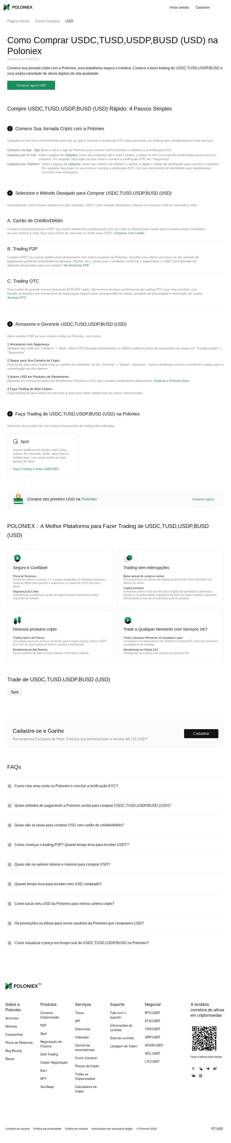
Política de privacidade (47, 1128)
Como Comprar (47, 21)
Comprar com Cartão (129, 233)
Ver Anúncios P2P (76, 265)
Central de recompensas (85, 1047)
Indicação (82, 1037)
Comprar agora (203, 499)
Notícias (11, 1026)
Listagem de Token (123, 1046)
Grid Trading (49, 1054)
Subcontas (82, 1029)
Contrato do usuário (17, 1128)
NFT (43, 1078)
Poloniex (18, 7)
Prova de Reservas (19, 1042)
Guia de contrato (122, 1038)
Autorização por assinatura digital (112, 1128)
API (77, 1021)
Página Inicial (18, 21)
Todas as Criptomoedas (85, 1076)
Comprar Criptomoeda (49, 1014)
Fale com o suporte (118, 1014)
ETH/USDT (152, 1021)
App (37, 150)
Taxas (79, 1012)
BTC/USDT (152, 1012)
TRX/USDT (152, 1029)
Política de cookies (76, 1128)
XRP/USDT (152, 1037)
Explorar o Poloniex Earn (171, 381)
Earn (43, 1070)
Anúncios (11, 1018)
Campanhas (14, 1034)
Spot (14, 692)
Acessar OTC (16, 297)
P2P (43, 1025)
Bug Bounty (13, 1050)
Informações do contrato (121, 1027)
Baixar (9, 1058)
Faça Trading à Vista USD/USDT (36, 469)
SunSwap (47, 1086)
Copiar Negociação (54, 1062)
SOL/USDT (152, 1053)
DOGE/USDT (154, 1045)
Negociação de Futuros (51, 1043)
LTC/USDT (152, 1061)
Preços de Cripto (87, 1066)
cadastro (71, 155)
